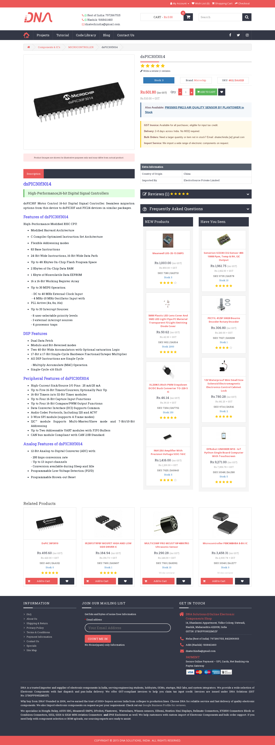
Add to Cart (207, 91)
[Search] (246, 17)
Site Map (32, 650)
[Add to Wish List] (221, 92)
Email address (94, 619)
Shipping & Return (37, 623)
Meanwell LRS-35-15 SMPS (168, 253)
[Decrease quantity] (180, 91)
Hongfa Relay (50, 710)
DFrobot (98, 710)
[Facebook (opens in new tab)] (230, 35)
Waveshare (126, 710)
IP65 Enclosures (118, 714)
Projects (43, 35)
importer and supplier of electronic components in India (73, 687)
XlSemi (159, 710)
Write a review (151, 70)
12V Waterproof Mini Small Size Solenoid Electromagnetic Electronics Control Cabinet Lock (223, 385)
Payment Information (39, 636)
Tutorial (62, 35)
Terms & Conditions (38, 632)
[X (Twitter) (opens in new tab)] (238, 35)
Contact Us (125, 35)
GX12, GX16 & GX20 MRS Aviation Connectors (75, 714)
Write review (167, 572)
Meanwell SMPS (82, 710)
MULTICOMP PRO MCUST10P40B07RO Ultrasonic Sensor (166, 545)
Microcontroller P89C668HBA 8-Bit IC (225, 543)
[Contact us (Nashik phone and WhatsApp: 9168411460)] (84, 20)
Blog (106, 35)
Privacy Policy (35, 627)
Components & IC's (49, 47)
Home (26, 35)
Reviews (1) (158, 194)
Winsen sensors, (144, 710)
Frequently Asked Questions (176, 208)
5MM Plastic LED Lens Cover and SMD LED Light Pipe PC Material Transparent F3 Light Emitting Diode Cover (168, 321)
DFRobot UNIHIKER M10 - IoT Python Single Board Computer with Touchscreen (223, 452)
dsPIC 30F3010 (50, 543)
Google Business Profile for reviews (164, 705)
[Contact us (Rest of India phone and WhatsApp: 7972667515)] (84, 15)
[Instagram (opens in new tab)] (247, 35)
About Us (32, 618)
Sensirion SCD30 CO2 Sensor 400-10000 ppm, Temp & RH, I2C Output (224, 256)
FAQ (29, 614)
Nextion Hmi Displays (178, 710)
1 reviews (165, 70)
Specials (31, 645)
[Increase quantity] (191, 91)
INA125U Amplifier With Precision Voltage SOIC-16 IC (168, 452)
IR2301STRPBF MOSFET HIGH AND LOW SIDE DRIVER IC (108, 545)
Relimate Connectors (205, 710)
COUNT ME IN (98, 639)
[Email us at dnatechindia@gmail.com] (83, 24)
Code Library (86, 35)
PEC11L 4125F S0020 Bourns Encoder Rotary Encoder (224, 319)
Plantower (111, 710)
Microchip (200, 80)
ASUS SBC (65, 710)
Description (33, 173)
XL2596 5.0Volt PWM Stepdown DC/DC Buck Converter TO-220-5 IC (168, 388)
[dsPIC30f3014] (79, 102)
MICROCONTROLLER (81, 47)
